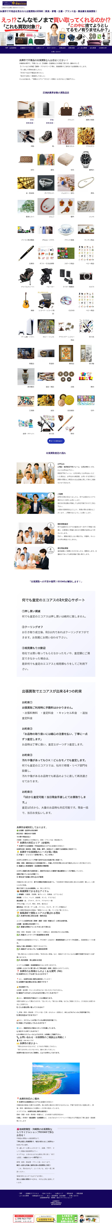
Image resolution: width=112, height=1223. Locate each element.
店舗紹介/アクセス (27, 48)
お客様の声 (103, 48)
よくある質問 (82, 48)
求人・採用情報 (52, 1196)
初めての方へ (52, 48)
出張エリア (40, 48)
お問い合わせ (56, 52)
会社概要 (93, 48)
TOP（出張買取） (11, 48)
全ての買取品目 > (57, 441)
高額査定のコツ (37, 1196)
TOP (20, 1193)
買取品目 (62, 48)
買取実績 (71, 48)
